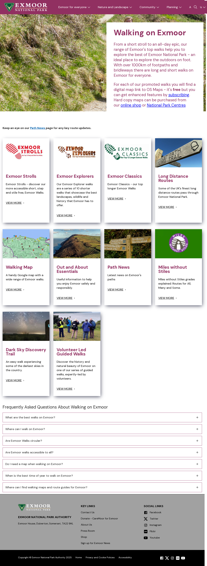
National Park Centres (166, 105)
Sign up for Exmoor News (95, 543)
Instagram (155, 525)
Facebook (155, 512)
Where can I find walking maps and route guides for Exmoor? (46, 487)
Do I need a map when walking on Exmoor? (34, 464)
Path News (38, 128)
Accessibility (125, 557)
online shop (131, 105)
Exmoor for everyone (72, 7)
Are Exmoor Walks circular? (23, 441)
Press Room (88, 530)
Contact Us (87, 512)
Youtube (154, 537)
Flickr (152, 531)
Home (79, 557)
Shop (84, 537)
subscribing (178, 94)
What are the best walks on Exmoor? (30, 417)
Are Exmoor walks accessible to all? (29, 452)
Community (147, 7)
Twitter (153, 518)
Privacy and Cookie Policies (100, 557)
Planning (172, 7)
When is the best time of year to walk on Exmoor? (39, 476)
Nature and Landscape (113, 7)
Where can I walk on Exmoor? (25, 429)
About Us (86, 524)
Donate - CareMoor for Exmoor (99, 518)
